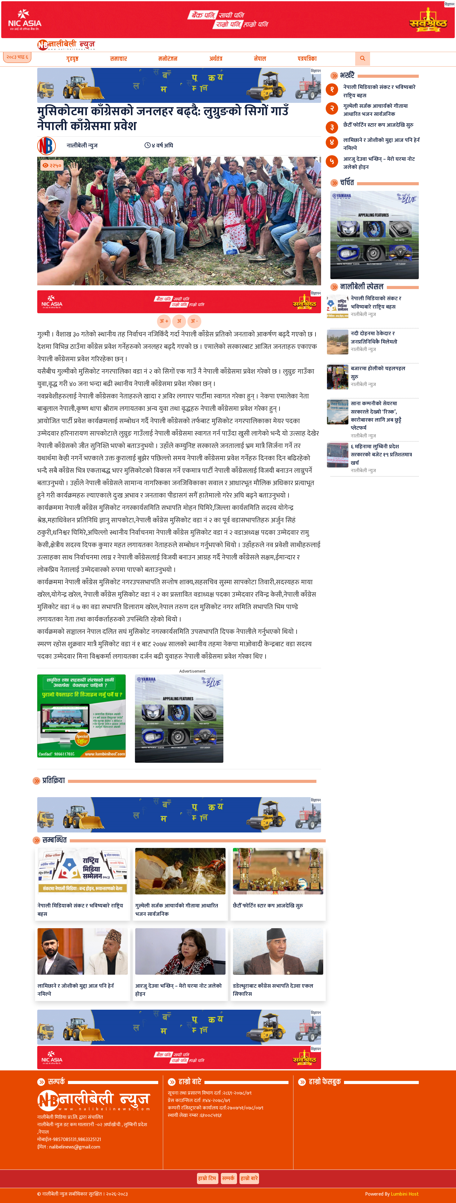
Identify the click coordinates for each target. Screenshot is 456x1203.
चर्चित (347, 183)
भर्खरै (347, 75)
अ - (194, 321)
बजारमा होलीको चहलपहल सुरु (378, 372)
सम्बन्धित (54, 840)
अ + (164, 321)
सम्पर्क (56, 1082)
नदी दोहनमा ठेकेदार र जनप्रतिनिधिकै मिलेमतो (374, 337)
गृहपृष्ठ (72, 59)
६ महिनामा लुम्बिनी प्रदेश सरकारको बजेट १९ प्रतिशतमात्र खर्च (381, 455)
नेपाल (260, 59)
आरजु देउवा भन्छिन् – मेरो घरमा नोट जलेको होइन (178, 990)
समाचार (118, 59)
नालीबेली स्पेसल (362, 287)
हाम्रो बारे (190, 1082)
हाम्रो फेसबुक (325, 1082)
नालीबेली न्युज (363, 314)
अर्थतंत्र (215, 59)
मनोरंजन (168, 59)
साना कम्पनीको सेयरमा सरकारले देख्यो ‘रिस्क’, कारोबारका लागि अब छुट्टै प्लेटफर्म (376, 415)
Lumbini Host (405, 1194)
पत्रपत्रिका (307, 59)
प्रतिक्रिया (53, 781)
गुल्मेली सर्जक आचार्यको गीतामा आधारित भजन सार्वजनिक (176, 909)
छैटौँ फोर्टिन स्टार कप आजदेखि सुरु (268, 905)
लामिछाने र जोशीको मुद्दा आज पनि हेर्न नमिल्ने (76, 990)
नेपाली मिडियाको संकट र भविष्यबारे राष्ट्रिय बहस (80, 909)
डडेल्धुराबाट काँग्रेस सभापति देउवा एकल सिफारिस (273, 990)
